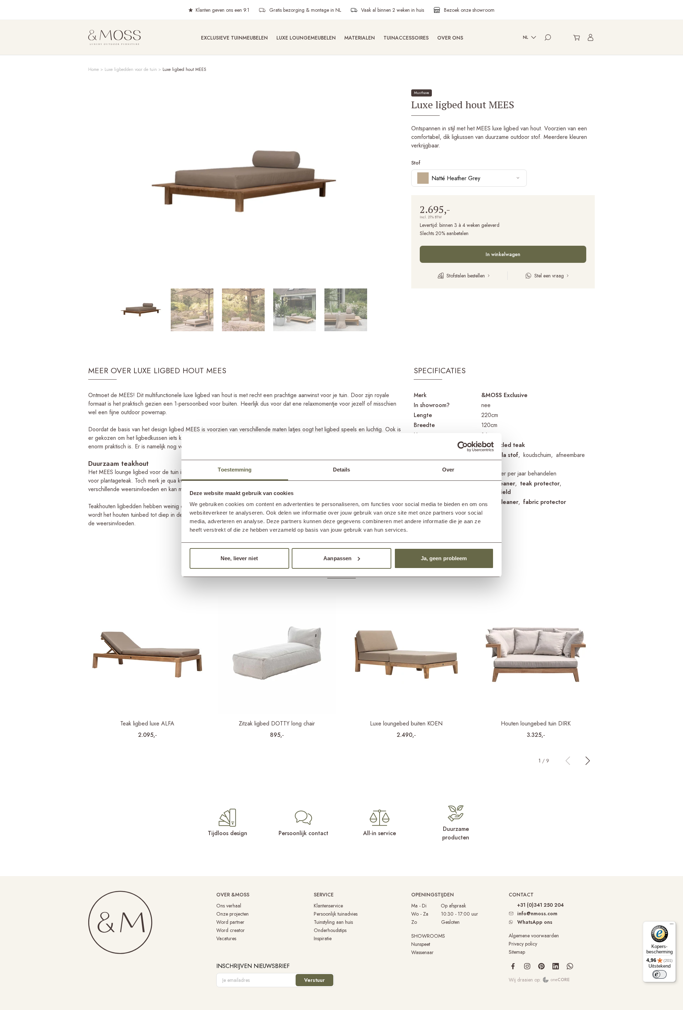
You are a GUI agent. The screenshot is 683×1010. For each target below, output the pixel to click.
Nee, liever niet (239, 558)
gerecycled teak (503, 445)
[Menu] (671, 925)
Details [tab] (341, 470)
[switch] (659, 974)
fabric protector (544, 502)
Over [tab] (448, 470)
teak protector (540, 483)
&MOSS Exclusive (504, 395)
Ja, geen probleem (444, 558)
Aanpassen (337, 558)
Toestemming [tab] (235, 470)
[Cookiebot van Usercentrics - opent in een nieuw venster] (462, 446)
